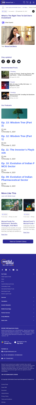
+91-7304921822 (8, 358)
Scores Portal (4, 384)
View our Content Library (18, 241)
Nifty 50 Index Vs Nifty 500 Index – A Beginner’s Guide (20, 84)
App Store (20, 343)
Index (2, 279)
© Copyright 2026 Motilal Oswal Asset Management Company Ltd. (17, 379)
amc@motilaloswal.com (9, 351)
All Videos (25, 7)
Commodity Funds (5, 286)
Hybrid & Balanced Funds (7, 284)
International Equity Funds (7, 288)
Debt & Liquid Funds (6, 293)
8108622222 (18, 355)
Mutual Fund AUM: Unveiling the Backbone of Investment (22, 95)
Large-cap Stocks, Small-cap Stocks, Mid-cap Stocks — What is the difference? (22, 74)
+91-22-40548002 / (9, 355)
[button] (24, 2)
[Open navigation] (34, 2)
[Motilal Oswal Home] (3, 2)
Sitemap (3, 402)
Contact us (4, 349)
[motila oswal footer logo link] (7, 262)
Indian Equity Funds (6, 276)
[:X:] (10, 270)
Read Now (4, 234)
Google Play (7, 343)
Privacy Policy (4, 396)
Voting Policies (5, 393)
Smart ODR (4, 387)
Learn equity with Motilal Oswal (13, 7)
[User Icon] (30, 3)
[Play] (18, 35)
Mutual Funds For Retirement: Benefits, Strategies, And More (9, 224)
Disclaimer (4, 390)
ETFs (2, 281)
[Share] (33, 11)
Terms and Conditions (6, 399)
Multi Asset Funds (5, 291)
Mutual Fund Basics (11, 46)
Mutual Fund (9, 2)
